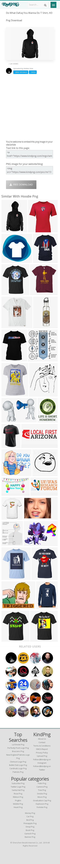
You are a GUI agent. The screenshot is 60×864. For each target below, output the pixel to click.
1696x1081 (30, 517)
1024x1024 (39, 260)
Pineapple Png (30, 823)
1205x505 (36, 493)
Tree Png (42, 790)
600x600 (7, 639)
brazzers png (18, 751)
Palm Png (42, 783)
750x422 (7, 493)
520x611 (43, 420)
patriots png (18, 772)
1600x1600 (40, 326)
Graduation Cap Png (42, 800)
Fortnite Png (42, 807)
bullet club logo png (18, 765)
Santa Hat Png (18, 790)
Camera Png (42, 786)
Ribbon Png (18, 797)
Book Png (30, 830)
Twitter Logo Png (18, 786)
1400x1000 (8, 359)
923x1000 (36, 293)
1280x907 (29, 544)
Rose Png (18, 793)
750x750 (33, 230)
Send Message (20, 72)
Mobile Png (18, 804)
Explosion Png (42, 804)
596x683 (34, 394)
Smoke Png (42, 793)
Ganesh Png (29, 833)
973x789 (7, 607)
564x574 (38, 474)
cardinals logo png (18, 768)
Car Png (30, 816)
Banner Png (30, 837)
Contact (42, 742)
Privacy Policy (42, 752)
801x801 (7, 293)
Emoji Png (30, 826)
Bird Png (30, 820)
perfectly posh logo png (18, 748)
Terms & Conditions (42, 745)
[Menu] (53, 5)
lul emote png (18, 744)
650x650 (7, 230)
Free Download (22, 184)
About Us (42, 739)
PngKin (18, 800)
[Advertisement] (30, 107)
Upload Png (42, 756)
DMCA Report (42, 749)
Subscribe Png (18, 783)
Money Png (30, 813)
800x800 (7, 517)
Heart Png (18, 807)
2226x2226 (8, 446)
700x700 (42, 607)
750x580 (7, 420)
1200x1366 (8, 544)
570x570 (7, 326)
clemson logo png (18, 761)
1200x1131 (8, 474)
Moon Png (42, 797)
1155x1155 (8, 394)
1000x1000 (34, 359)
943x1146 (37, 577)
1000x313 (27, 446)
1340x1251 (8, 260)
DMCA (33, 72)
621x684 (7, 577)
